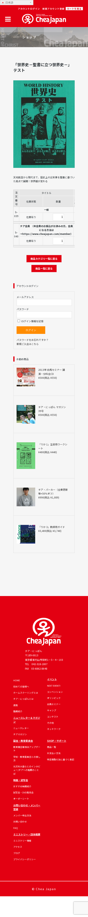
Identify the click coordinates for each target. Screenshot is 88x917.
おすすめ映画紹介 (22, 786)
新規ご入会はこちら (28, 344)
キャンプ (51, 710)
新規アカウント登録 (53, 8)
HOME (16, 680)
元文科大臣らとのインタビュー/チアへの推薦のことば (26, 770)
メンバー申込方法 (22, 815)
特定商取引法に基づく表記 (60, 759)
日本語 (9, 2)
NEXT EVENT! (53, 685)
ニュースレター (21, 728)
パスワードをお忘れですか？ (33, 339)
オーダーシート (21, 798)
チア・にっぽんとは (23, 698)
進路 (15, 705)
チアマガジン (20, 734)
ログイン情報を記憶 (32, 321)
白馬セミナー (54, 704)
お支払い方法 (54, 753)
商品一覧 (51, 747)
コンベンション (55, 691)
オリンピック (54, 698)
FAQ (15, 827)
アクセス (17, 846)
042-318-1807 (39, 664)
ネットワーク (54, 728)
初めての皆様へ (21, 686)
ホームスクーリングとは (25, 692)
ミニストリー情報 (22, 840)
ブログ (16, 852)
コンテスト (52, 716)
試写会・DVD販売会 (23, 792)
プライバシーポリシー (24, 859)
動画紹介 (17, 711)
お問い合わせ (20, 821)
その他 (50, 722)
